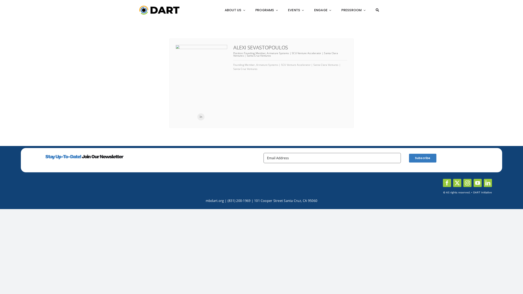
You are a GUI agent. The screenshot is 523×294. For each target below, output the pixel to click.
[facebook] (447, 183)
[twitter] (457, 183)
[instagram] (467, 183)
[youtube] (478, 183)
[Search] (377, 10)
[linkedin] (488, 183)
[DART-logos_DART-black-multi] (159, 7)
